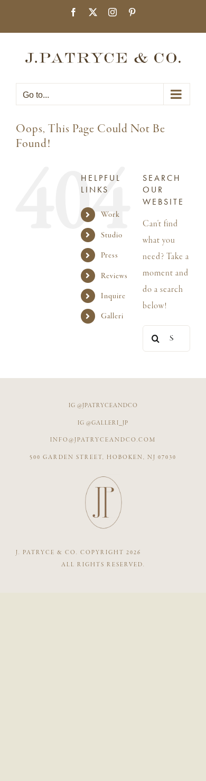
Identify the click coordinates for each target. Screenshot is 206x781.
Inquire (113, 296)
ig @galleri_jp (103, 423)
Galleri (112, 316)
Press (109, 255)
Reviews (114, 276)
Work (110, 214)
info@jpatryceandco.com (103, 440)
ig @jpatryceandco (103, 405)
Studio (112, 235)
